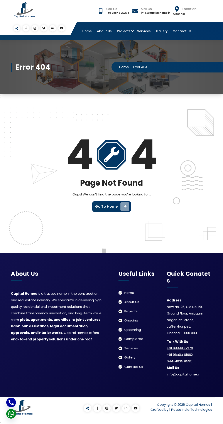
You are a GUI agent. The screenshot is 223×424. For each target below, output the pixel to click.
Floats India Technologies (191, 409)
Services (144, 31)
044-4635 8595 (179, 361)
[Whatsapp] (11, 414)
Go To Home (106, 206)
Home (87, 31)
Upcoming (132, 329)
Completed (133, 339)
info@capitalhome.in (183, 374)
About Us (104, 31)
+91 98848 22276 (180, 348)
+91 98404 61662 (180, 354)
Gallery (161, 31)
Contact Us (182, 31)
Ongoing (131, 320)
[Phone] (11, 402)
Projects (123, 31)
